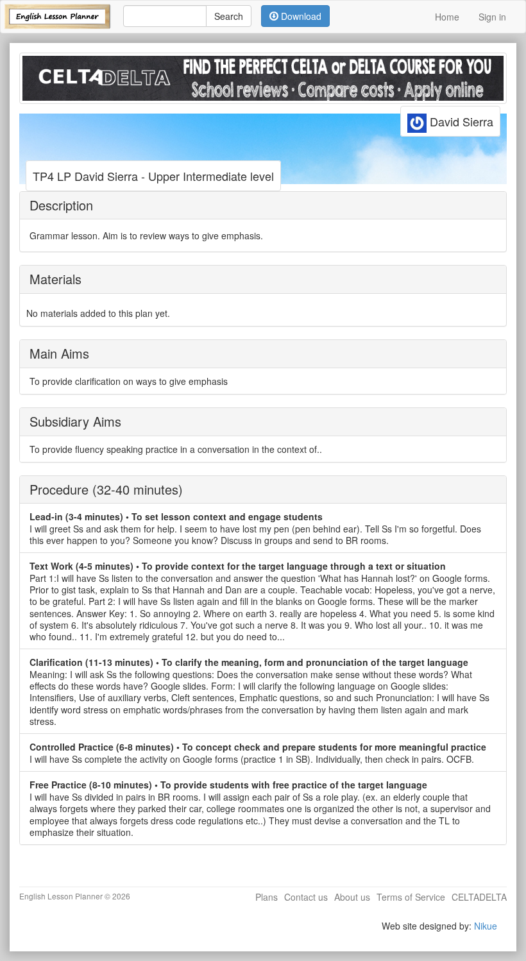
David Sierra (460, 121)
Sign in (492, 16)
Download (299, 16)
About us (352, 896)
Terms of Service (411, 896)
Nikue (485, 925)
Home (447, 16)
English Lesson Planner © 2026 (74, 895)
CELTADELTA (479, 896)
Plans (266, 896)
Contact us (306, 896)
